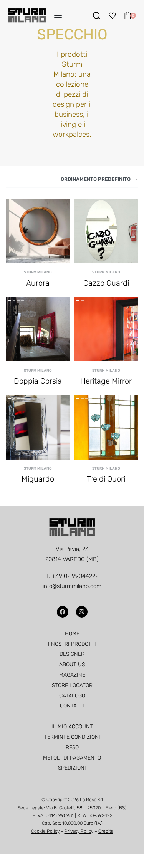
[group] (38, 231)
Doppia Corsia (38, 381)
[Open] (112, 16)
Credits (105, 831)
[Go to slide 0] (10, 202)
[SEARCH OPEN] (97, 16)
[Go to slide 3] (22, 202)
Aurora (38, 283)
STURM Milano (38, 272)
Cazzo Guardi (106, 283)
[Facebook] (62, 612)
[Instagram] (82, 612)
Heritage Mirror (106, 381)
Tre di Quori (106, 478)
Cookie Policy (45, 831)
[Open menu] (58, 15)
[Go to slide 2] (18, 202)
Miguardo (38, 478)
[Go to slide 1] (14, 202)
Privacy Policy (79, 831)
